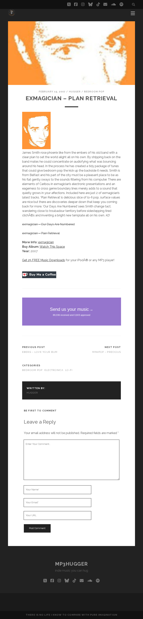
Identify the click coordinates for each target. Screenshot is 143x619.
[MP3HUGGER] (11, 14)
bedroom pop (94, 91)
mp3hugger (71, 564)
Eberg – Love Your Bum (40, 352)
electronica (54, 370)
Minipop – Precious (106, 352)
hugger (75, 91)
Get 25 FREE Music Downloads (43, 260)
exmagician (46, 242)
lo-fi (68, 370)
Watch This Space (52, 246)
